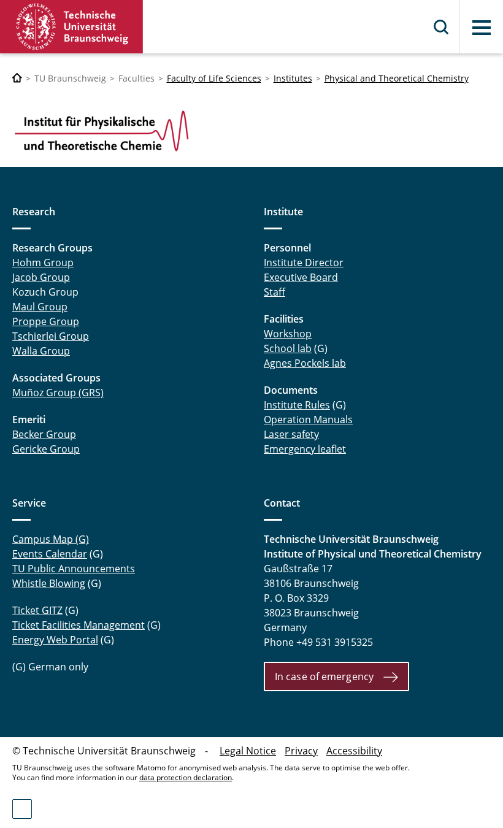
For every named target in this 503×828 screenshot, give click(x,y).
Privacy (301, 750)
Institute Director (304, 262)
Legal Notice (248, 750)
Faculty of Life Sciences (214, 78)
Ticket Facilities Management (78, 625)
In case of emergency (324, 676)
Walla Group (41, 351)
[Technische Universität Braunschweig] (72, 26)
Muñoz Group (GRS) (58, 392)
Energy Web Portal (55, 639)
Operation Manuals (308, 419)
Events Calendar (49, 554)
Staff (274, 292)
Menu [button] (481, 27)
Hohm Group (43, 262)
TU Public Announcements (73, 568)
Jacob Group (41, 277)
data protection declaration (185, 777)
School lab (288, 348)
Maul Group (39, 306)
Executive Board (301, 277)
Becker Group (44, 434)
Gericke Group (46, 449)
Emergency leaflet (305, 449)
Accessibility (354, 750)
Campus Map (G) (50, 539)
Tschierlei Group (50, 336)
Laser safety (291, 434)
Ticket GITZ (37, 610)
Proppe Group (45, 321)
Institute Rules (297, 405)
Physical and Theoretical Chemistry (396, 78)
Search (441, 27)
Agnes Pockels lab (305, 363)
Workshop (288, 333)
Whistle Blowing (48, 583)
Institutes (293, 78)
